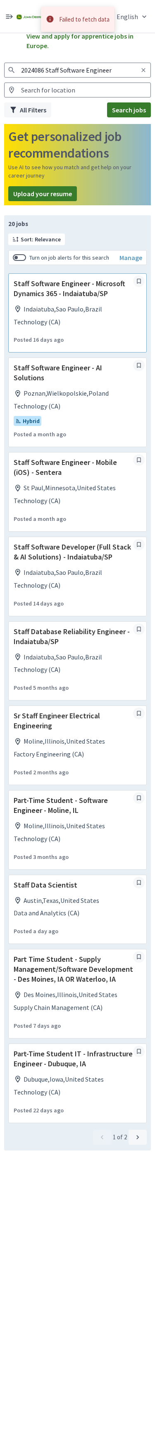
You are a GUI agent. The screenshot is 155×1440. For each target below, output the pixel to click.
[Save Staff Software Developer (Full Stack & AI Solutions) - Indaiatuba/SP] (139, 544)
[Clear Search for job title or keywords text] (143, 70)
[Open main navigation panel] (9, 16)
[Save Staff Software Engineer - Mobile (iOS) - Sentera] (139, 460)
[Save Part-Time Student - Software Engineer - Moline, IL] (139, 798)
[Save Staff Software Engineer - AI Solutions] (139, 365)
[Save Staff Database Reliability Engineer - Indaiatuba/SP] (139, 629)
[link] (29, 16)
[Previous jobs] (102, 1137)
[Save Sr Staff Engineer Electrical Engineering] (139, 713)
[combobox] (77, 70)
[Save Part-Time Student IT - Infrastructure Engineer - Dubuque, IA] (139, 1051)
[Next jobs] (138, 1137)
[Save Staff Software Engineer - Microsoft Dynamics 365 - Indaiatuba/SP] (139, 281)
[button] (132, 16)
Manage (130, 257)
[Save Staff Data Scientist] (139, 882)
